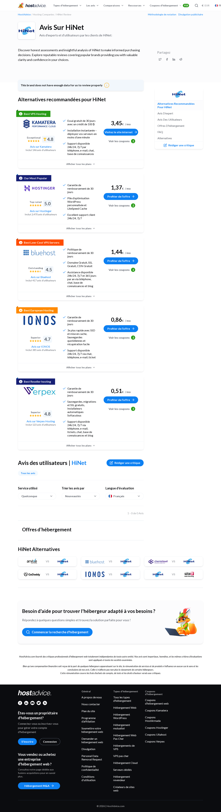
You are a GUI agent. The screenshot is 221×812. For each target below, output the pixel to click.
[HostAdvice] (32, 5)
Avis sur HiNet (61, 27)
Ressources (134, 5)
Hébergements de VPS (124, 747)
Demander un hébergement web (92, 740)
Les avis (90, 5)
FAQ (160, 132)
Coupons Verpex (155, 741)
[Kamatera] (39, 124)
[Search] (196, 5)
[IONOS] (39, 320)
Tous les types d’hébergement (122, 699)
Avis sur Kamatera (40, 146)
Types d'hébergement (65, 5)
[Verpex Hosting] (39, 391)
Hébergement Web (124, 707)
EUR (205, 5)
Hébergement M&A (36, 785)
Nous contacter (90, 704)
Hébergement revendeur (121, 778)
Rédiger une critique (127, 462)
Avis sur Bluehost (41, 277)
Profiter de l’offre (118, 196)
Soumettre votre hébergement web (92, 730)
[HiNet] (26, 30)
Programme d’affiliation (88, 719)
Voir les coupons (121, 141)
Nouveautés (73, 496)
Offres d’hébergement (170, 125)
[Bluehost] (39, 252)
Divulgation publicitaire (190, 14)
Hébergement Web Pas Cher (124, 737)
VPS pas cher (121, 755)
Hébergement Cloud (125, 762)
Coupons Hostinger (156, 727)
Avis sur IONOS (40, 346)
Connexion (50, 741)
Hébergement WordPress (121, 716)
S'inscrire (27, 741)
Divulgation (88, 749)
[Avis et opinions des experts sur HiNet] (160, 59)
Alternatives (164, 138)
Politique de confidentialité (90, 768)
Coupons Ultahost (155, 734)
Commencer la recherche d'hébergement (60, 632)
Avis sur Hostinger (41, 211)
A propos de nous (91, 697)
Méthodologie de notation (162, 14)
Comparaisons (111, 5)
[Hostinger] (39, 188)
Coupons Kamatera (156, 710)
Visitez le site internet (119, 132)
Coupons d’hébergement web (157, 701)
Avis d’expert (165, 113)
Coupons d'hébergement (169, 5)
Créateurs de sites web (123, 788)
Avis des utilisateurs (169, 119)
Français (118, 496)
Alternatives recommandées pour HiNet (176, 105)
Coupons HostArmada (153, 719)
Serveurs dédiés (122, 769)
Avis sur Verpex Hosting (41, 421)
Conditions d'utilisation (88, 778)
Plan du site (88, 711)
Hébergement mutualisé (121, 726)
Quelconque (29, 496)
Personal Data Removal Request (91, 757)
